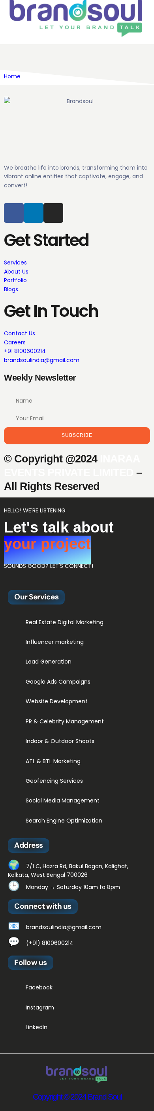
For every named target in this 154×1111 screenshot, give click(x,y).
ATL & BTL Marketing (53, 761)
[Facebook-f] (14, 213)
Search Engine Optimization (64, 820)
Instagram (40, 1007)
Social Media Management (63, 800)
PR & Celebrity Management (65, 721)
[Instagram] (53, 213)
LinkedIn (36, 1027)
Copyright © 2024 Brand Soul (77, 1096)
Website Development (57, 701)
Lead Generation (48, 661)
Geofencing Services (54, 781)
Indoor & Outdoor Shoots (61, 741)
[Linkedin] (33, 213)
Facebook (39, 987)
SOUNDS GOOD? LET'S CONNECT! (48, 566)
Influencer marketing (55, 642)
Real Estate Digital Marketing (64, 622)
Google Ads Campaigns (58, 682)
